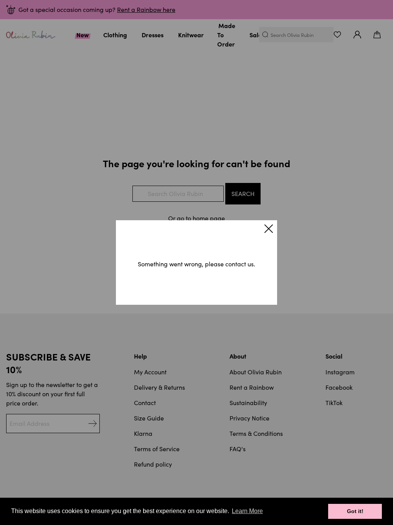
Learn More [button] (247, 511)
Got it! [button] (355, 511)
